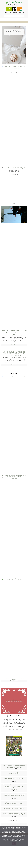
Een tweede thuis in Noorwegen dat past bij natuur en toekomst (14, 71)
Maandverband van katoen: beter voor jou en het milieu (14, 332)
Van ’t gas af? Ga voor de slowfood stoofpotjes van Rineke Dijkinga (14, 354)
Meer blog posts (14, 680)
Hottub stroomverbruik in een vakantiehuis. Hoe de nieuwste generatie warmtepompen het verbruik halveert (14, 795)
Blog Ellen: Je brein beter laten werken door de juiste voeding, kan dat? (14, 476)
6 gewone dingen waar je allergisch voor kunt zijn (14, 577)
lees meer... (14, 344)
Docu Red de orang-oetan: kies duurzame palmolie (14, 679)
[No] (26, 836)
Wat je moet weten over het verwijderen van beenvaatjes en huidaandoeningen (14, 31)
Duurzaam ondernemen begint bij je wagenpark (14, 808)
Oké (14, 843)
